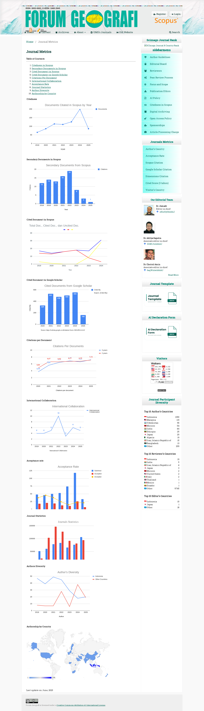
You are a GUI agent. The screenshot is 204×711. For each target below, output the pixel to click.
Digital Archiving (160, 111)
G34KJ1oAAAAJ (154, 244)
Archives (63, 32)
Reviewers (156, 70)
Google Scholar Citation (159, 169)
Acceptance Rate (155, 155)
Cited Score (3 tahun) (157, 183)
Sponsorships (157, 125)
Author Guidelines (160, 57)
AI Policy (155, 97)
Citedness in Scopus (161, 104)
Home (30, 32)
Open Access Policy (161, 118)
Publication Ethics (160, 91)
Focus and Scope (159, 84)
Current (46, 32)
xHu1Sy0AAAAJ (167, 211)
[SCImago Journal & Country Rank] (161, 45)
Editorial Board (158, 63)
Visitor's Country (155, 189)
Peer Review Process (161, 77)
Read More (173, 275)
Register (161, 14)
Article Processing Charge (164, 132)
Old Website (126, 32)
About (80, 32)
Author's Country (155, 149)
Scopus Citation (154, 162)
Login (177, 14)
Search (175, 32)
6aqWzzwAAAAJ (155, 270)
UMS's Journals (102, 32)
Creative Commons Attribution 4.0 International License (81, 705)
